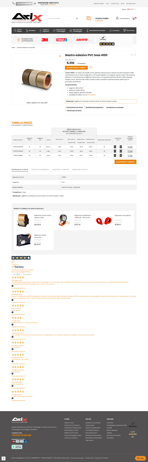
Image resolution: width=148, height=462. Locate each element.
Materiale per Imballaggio (61, 30)
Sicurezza (116, 30)
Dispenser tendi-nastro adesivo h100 (42, 216)
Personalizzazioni (91, 433)
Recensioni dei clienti (114, 435)
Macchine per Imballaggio (77, 30)
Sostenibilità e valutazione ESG (117, 425)
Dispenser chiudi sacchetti (40, 236)
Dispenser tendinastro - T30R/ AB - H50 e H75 (83, 216)
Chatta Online (102, 18)
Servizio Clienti (99, 4)
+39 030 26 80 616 (21, 435)
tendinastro (92, 95)
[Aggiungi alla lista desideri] (91, 68)
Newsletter (110, 438)
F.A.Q (107, 4)
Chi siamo (110, 423)
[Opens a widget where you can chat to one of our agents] (140, 458)
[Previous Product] (131, 54)
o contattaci (99, 20)
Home (13, 47)
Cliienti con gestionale (93, 428)
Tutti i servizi (89, 440)
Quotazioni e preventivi (93, 423)
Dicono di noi (130, 4)
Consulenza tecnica (92, 430)
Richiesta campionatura (93, 435)
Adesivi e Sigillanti (46, 30)
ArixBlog (109, 433)
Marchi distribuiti (112, 430)
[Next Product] (135, 54)
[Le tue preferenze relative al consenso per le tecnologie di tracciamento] (3, 458)
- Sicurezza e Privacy (101, 458)
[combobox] (63, 18)
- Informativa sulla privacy (61, 458)
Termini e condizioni (71, 438)
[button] (59, 58)
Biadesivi (32, 30)
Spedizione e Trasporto (72, 425)
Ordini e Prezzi (69, 423)
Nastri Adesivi (19, 30)
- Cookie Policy (89, 458)
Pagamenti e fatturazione (72, 428)
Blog (122, 4)
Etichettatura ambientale (94, 438)
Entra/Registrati (125, 18)
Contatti (109, 428)
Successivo (26, 274)
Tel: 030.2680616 (24, 3)
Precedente (16, 274)
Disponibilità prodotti (71, 430)
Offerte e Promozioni (71, 433)
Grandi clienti (90, 425)
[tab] (21, 169)
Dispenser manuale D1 (123, 215)
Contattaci (115, 4)
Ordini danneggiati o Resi (72, 435)
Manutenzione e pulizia (97, 30)
